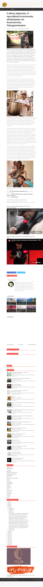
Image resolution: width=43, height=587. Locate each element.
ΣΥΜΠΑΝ (8, 486)
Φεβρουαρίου (11, 528)
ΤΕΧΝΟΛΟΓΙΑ (9, 487)
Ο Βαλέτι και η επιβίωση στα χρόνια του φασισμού (19, 446)
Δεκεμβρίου (11, 508)
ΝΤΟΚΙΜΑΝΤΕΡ (26, 28)
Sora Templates (39, 579)
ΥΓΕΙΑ (8, 489)
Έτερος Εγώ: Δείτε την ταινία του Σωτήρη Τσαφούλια (18, 527)
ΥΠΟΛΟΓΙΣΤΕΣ (9, 490)
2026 (9, 501)
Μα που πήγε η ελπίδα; (15, 440)
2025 (9, 503)
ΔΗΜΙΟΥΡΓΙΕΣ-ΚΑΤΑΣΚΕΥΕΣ (12, 472)
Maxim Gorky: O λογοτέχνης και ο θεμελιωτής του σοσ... (18, 519)
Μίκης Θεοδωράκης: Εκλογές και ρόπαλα (18, 458)
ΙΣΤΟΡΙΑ (8, 479)
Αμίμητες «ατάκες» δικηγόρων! (16, 384)
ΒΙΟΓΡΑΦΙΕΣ (9, 471)
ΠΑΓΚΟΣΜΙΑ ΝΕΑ (10, 483)
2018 (9, 535)
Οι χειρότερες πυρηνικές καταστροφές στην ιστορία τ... (18, 517)
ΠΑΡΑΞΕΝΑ (9, 485)
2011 (9, 544)
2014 (9, 540)
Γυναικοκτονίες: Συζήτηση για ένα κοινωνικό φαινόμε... (18, 514)
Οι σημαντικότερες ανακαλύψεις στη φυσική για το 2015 (20, 372)
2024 (9, 504)
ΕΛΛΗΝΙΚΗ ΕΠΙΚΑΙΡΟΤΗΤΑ (12, 474)
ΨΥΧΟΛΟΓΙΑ (9, 496)
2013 (9, 541)
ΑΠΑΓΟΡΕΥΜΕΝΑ (10, 468)
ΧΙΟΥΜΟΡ (8, 494)
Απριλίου (10, 510)
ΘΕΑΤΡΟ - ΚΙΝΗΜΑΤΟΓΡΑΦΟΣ (12, 478)
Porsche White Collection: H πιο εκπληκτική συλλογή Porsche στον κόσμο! (23, 409)
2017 (9, 536)
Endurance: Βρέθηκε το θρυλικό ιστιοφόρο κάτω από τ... (18, 522)
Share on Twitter (22, 272)
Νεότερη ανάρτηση (10, 344)
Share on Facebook (12, 272)
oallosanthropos (14, 197)
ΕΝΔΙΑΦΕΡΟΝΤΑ (21, 28)
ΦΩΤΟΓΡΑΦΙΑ (9, 493)
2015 (9, 539)
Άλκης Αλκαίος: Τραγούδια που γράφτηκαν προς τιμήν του (19, 521)
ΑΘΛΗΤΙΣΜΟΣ (9, 467)
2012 (9, 543)
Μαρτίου (10, 512)
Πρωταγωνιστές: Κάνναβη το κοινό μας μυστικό (17, 518)
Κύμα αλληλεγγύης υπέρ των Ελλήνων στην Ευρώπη (20, 390)
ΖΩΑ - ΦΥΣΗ (9, 476)
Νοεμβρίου (11, 509)
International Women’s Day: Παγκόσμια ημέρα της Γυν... (18, 523)
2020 (9, 532)
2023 (9, 505)
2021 (9, 531)
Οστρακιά (13, 396)
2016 (9, 537)
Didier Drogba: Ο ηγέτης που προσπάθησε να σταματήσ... (19, 526)
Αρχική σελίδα (21, 344)
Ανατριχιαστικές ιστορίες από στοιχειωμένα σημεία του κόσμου (21, 378)
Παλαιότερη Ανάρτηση (32, 344)
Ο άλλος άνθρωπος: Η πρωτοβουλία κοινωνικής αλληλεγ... (19, 513)
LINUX (8, 497)
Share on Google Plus (12, 275)
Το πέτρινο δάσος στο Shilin (16, 452)
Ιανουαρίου (11, 530)
